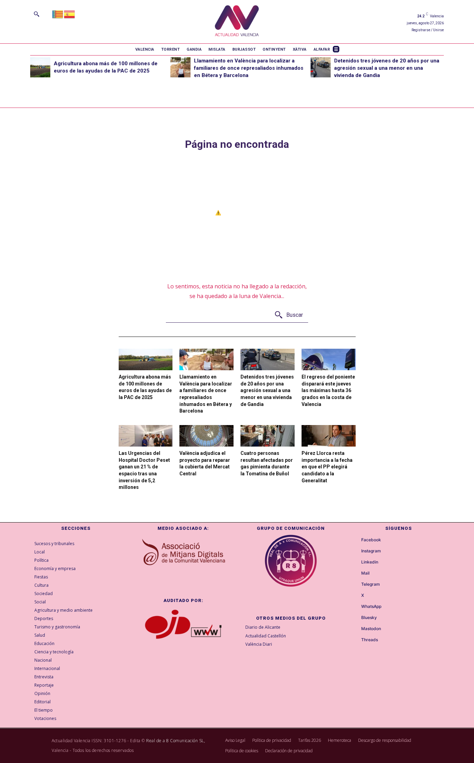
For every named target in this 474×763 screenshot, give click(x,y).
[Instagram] (355, 551)
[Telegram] (355, 584)
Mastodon (371, 628)
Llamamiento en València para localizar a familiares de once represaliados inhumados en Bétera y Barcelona (248, 68)
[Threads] (355, 640)
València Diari (258, 644)
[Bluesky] (355, 618)
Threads (369, 639)
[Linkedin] (355, 562)
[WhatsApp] (355, 606)
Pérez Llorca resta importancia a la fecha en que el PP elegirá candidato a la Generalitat (327, 466)
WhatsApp (371, 606)
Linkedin (369, 562)
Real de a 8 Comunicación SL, (175, 741)
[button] (36, 14)
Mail (365, 573)
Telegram (370, 584)
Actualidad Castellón (265, 636)
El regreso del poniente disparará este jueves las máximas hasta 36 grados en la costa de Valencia (328, 390)
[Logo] (237, 21)
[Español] (70, 13)
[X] (355, 595)
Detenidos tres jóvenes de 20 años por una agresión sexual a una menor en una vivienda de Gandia (386, 68)
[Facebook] (355, 540)
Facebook (371, 539)
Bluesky (369, 617)
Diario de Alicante (262, 627)
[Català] (58, 13)
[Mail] (355, 573)
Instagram (371, 551)
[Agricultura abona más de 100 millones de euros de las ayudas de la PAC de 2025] (40, 67)
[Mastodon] (355, 629)
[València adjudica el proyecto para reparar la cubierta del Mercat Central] (206, 436)
